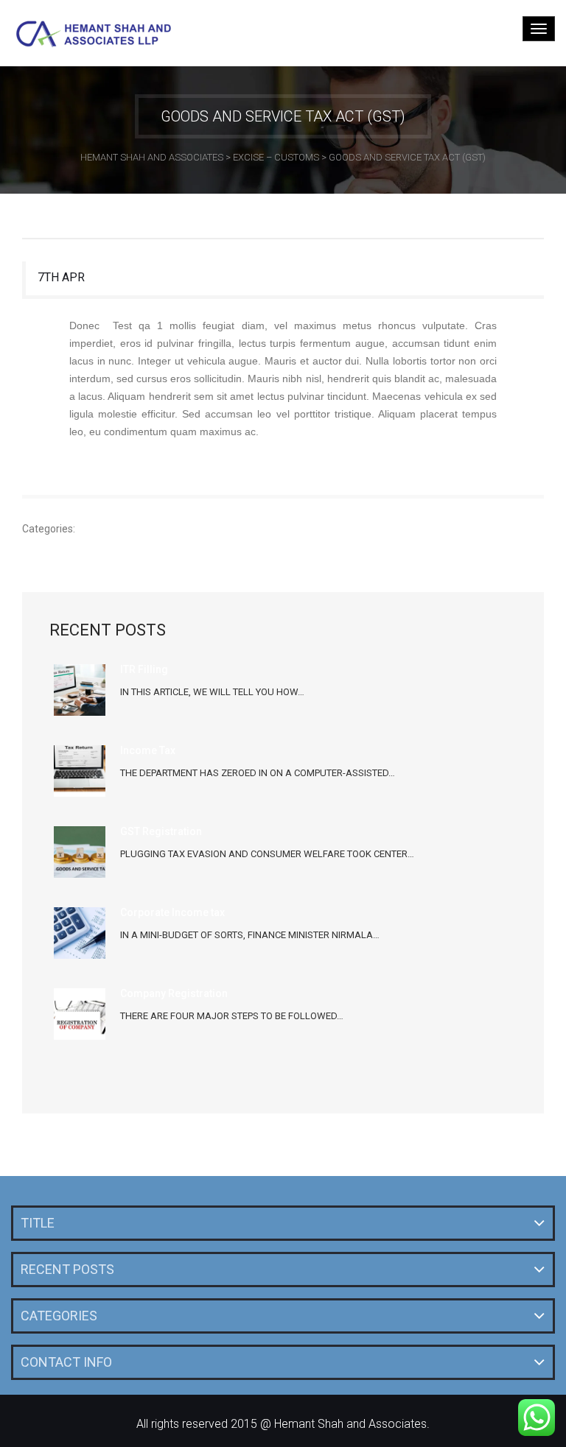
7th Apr (61, 277)
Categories (59, 1315)
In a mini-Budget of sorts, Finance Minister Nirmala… (250, 934)
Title (38, 1223)
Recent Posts (67, 1269)
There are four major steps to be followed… (231, 1015)
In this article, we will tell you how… (212, 691)
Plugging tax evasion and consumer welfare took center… (267, 853)
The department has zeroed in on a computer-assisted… (257, 772)
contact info (66, 1362)
